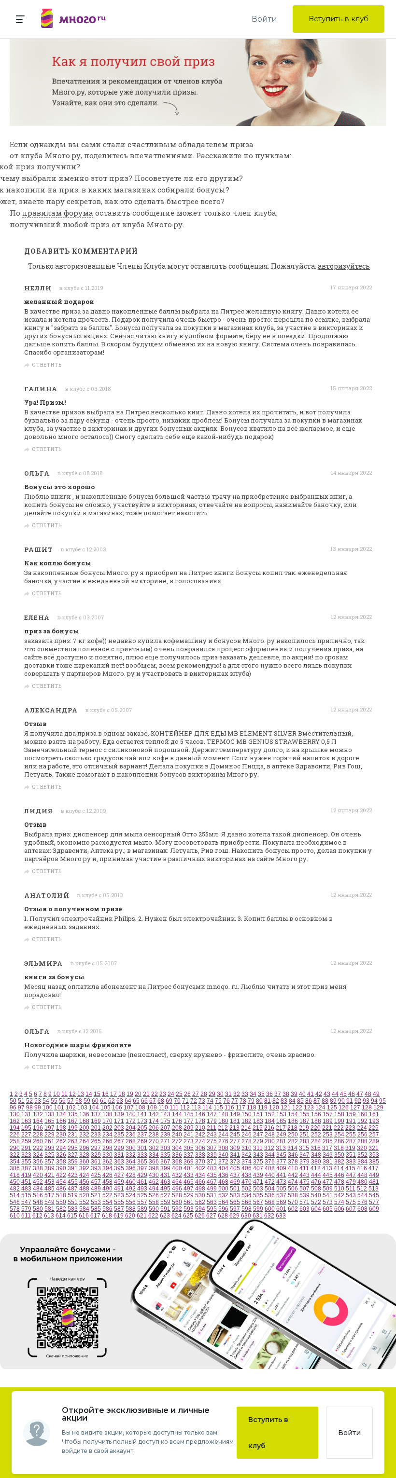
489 (96, 1188)
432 (177, 1175)
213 (234, 1127)
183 (258, 1121)
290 (15, 1148)
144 (177, 1114)
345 (281, 1154)
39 (294, 1094)
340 (223, 1154)
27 (195, 1094)
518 (61, 1195)
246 (246, 1134)
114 (207, 1107)
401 (189, 1168)
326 (61, 1154)
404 (223, 1168)
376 (270, 1161)
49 (376, 1094)
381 (328, 1161)
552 (84, 1202)
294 (61, 1148)
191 (351, 1121)
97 (21, 1107)
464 (177, 1181)
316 (316, 1148)
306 (200, 1148)
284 (316, 1141)
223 (350, 1127)
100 (47, 1107)
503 (258, 1188)
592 (177, 1208)
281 (281, 1141)
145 (189, 1114)
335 (165, 1154)
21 (146, 1094)
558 (154, 1202)
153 (281, 1114)
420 (38, 1175)
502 (246, 1188)
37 (277, 1094)
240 (177, 1134)
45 (343, 1094)
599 (258, 1208)
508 (316, 1188)
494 (154, 1188)
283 (304, 1141)
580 (38, 1208)
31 (228, 1094)
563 (212, 1202)
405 (235, 1168)
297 (96, 1148)
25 (179, 1094)
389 (49, 1168)
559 (165, 1202)
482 (15, 1188)
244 (223, 1134)
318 (339, 1148)
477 (328, 1181)
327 (73, 1154)
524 (131, 1195)
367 (165, 1161)
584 (84, 1208)
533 (235, 1195)
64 (128, 1100)
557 (142, 1202)
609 (374, 1208)
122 (297, 1107)
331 (119, 1154)
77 (234, 1100)
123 (309, 1107)
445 (328, 1175)
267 (119, 1141)
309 (235, 1148)
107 (129, 1107)
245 (235, 1134)
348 (316, 1154)
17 (113, 1094)
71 (185, 1100)
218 (292, 1127)
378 (293, 1161)
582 (61, 1208)
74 (210, 1100)
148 (223, 1114)
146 (200, 1114)
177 (189, 1121)
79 (251, 1100)
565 (235, 1202)
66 (144, 1100)
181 (235, 1121)
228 (38, 1134)
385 (374, 1161)
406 (246, 1168)
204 (131, 1127)
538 (293, 1195)
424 (84, 1175)
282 (293, 1141)
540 (316, 1195)
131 (26, 1114)
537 (281, 1195)
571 (304, 1202)
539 (304, 1195)
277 (235, 1141)
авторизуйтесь (344, 266)
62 (111, 1100)
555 (119, 1202)
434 (200, 1175)
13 (80, 1094)
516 (38, 1195)
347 (304, 1154)
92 (357, 1100)
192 (362, 1121)
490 (107, 1188)
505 (281, 1188)
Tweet (359, 365)
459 (119, 1181)
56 (62, 1100)
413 (327, 1168)
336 (177, 1154)
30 (220, 1094)
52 (29, 1100)
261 (49, 1141)
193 (374, 1121)
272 (177, 1141)
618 (107, 1215)
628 (223, 1215)
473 (281, 1181)
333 (142, 1154)
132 (38, 1114)
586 (107, 1208)
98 (29, 1107)
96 (13, 1107)
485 (49, 1188)
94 (374, 1100)
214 (246, 1127)
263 (73, 1141)
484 (38, 1188)
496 (177, 1188)
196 (38, 1127)
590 (154, 1208)
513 (373, 1188)
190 (339, 1121)
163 (26, 1121)
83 (284, 1100)
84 (292, 1100)
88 (325, 1100)
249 (281, 1134)
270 (154, 1141)
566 (246, 1202)
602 (293, 1208)
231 (73, 1134)
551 (73, 1202)
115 (218, 1107)
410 (293, 1168)
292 (38, 1148)
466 (200, 1181)
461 (142, 1181)
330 (107, 1154)
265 (96, 1141)
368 (177, 1161)
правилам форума (57, 213)
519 (73, 1195)
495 (165, 1188)
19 (130, 1094)
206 (154, 1127)
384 (362, 1161)
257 (374, 1134)
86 (308, 1100)
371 (212, 1161)
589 (142, 1208)
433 (189, 1175)
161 (374, 1114)
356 (38, 1161)
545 (374, 1195)
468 (223, 1181)
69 (169, 1100)
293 (49, 1148)
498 (200, 1188)
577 (374, 1202)
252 (316, 1134)
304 (177, 1148)
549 (49, 1202)
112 (185, 1107)
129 (378, 1107)
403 (212, 1168)
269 (142, 1141)
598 (246, 1208)
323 (26, 1154)
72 (193, 1100)
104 (94, 1107)
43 (327, 1094)
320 (362, 1148)
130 (15, 1114)
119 (263, 1107)
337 (189, 1154)
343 (258, 1154)
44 (335, 1094)
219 (304, 1127)
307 (212, 1148)
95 (382, 1100)
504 (270, 1188)
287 (351, 1141)
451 (26, 1181)
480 (362, 1181)
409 (281, 1168)
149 (235, 1114)
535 (258, 1195)
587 (119, 1208)
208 (177, 1127)
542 (339, 1195)
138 (107, 1114)
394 (107, 1168)
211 (211, 1127)
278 (246, 1141)
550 (61, 1202)
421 (49, 1175)
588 (131, 1208)
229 (49, 1134)
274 (200, 1141)
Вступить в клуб (338, 18)
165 (49, 1121)
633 (281, 1215)
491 (119, 1188)
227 (26, 1134)
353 (374, 1154)
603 (304, 1208)
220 (316, 1127)
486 (61, 1188)
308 (223, 1148)
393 (96, 1168)
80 (259, 1100)
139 (119, 1114)
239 (165, 1134)
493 (142, 1188)
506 (293, 1188)
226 (15, 1134)
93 (366, 1100)
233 (96, 1134)
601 (281, 1208)
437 (235, 1175)
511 (350, 1188)
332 (131, 1154)
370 (200, 1161)
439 (258, 1175)
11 (64, 1094)
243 (212, 1134)
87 (316, 1100)
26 (187, 1094)
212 (223, 1127)
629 (234, 1215)
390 (61, 1168)
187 (304, 1121)
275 (212, 1141)
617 (95, 1215)
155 (304, 1114)
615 (72, 1215)
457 (96, 1181)
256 (362, 1134)
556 (131, 1202)
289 (374, 1141)
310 (246, 1148)
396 (131, 1168)
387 (26, 1168)
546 (15, 1202)
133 (49, 1114)
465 (189, 1181)
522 (107, 1195)
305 (189, 1148)
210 (200, 1127)
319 (350, 1148)
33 (244, 1094)
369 (189, 1161)
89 (333, 1100)
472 (270, 1181)
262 (61, 1141)
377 (281, 1161)
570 (293, 1202)
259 (26, 1141)
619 (118, 1215)
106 (117, 1107)
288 (362, 1141)
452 (38, 1181)
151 (258, 1114)
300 (131, 1148)
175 (165, 1121)
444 (316, 1175)
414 (339, 1168)
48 (368, 1094)
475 (304, 1181)
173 (142, 1121)
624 (176, 1215)
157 (328, 1114)
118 (251, 1107)
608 (362, 1208)
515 (26, 1195)
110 (163, 1107)
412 (316, 1168)
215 (258, 1127)
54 (45, 1100)
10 (56, 1094)
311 (258, 1148)
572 (316, 1202)
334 (154, 1154)
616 (84, 1215)
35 (261, 1094)
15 (97, 1094)
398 (154, 1168)
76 (226, 1100)
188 (316, 1121)
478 (339, 1181)
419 (26, 1175)
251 (304, 1134)
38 (286, 1094)
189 (328, 1121)
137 (96, 1114)
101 (59, 1107)
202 (107, 1127)
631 (258, 1215)
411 (304, 1168)
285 (328, 1141)
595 (212, 1208)
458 (107, 1181)
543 (351, 1195)
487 (73, 1188)
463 (165, 1181)
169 (96, 1121)
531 (212, 1195)
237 (142, 1134)
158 (339, 1114)
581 (49, 1208)
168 (84, 1121)
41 (310, 1094)
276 (223, 1141)
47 (359, 1094)
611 (26, 1215)
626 (200, 1215)
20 (138, 1094)
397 (142, 1168)
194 (15, 1127)
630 (246, 1215)
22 (154, 1094)
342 (246, 1154)
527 (165, 1195)
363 (119, 1161)
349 (328, 1154)
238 (154, 1134)
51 (21, 1100)
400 (177, 1168)
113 (196, 1107)
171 (119, 1121)
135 (73, 1114)
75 (218, 1100)
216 (269, 1127)
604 (316, 1208)
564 (223, 1202)
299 (119, 1148)
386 (15, 1168)
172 (131, 1121)
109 (152, 1107)
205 (142, 1127)
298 (107, 1148)
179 (212, 1121)
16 (105, 1094)
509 (328, 1188)
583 (73, 1208)
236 (131, 1134)
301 (142, 1148)
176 (177, 1121)
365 (142, 1161)
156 (316, 1114)
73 (201, 1100)
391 (73, 1168)
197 (49, 1127)
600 (270, 1208)
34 (253, 1094)
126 (344, 1107)
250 (293, 1134)
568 (270, 1202)
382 (339, 1161)
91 (349, 1100)
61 (103, 1100)
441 (281, 1175)
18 (121, 1094)
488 (84, 1188)
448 (362, 1175)
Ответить (47, 365)
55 (54, 1100)
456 (84, 1181)
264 (84, 1141)
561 (189, 1202)
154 (293, 1114)
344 (270, 1154)
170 (107, 1121)
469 (235, 1181)
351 (351, 1154)
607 (351, 1208)
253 (328, 1134)
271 (165, 1141)
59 (87, 1100)
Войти (264, 19)
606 (339, 1208)
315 (304, 1148)
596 (223, 1208)
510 (339, 1188)
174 (154, 1121)
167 (73, 1121)
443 (304, 1175)
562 (200, 1202)
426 (107, 1175)
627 (211, 1215)
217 (281, 1127)
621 (142, 1215)
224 (362, 1127)
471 (258, 1181)
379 (304, 1161)
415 (350, 1168)
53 (37, 1100)
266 (107, 1141)
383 (351, 1161)
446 (339, 1175)
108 (140, 1107)
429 (142, 1175)
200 (84, 1127)
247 (258, 1134)
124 (320, 1107)
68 (160, 1100)
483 (26, 1188)
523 (119, 1195)
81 (267, 1100)
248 (270, 1134)
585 (96, 1208)
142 (154, 1114)
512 (362, 1188)
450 (15, 1181)
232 (84, 1134)
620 (130, 1215)
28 (203, 1094)
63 (119, 1100)
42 (318, 1094)
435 (212, 1175)
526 (154, 1195)
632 (269, 1215)
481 (374, 1181)
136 (84, 1114)
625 (188, 1215)
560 (177, 1202)
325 (49, 1154)
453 (49, 1181)
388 (38, 1168)
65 (136, 1100)
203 (119, 1127)
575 (351, 1202)
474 (293, 1181)
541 (328, 1195)
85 (300, 1100)
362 (107, 1161)
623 (165, 1215)
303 (165, 1148)
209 (189, 1127)
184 (270, 1121)
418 (15, 1175)
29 (212, 1094)
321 (373, 1148)
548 (38, 1202)
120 (274, 1107)
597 (235, 1208)
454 (61, 1181)
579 (26, 1208)
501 (235, 1188)
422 (61, 1175)
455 (73, 1181)
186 (293, 1121)
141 (142, 1114)
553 (96, 1202)
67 (152, 1100)
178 (200, 1121)
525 (142, 1195)
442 (293, 1175)
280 (270, 1141)
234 (107, 1134)
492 (131, 1188)
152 (270, 1114)
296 (84, 1148)
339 (212, 1154)
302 (154, 1148)
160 (362, 1114)
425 (96, 1175)
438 (246, 1175)
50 (13, 1100)
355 (26, 1161)
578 (15, 1208)
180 (223, 1121)
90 (341, 1100)
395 (119, 1168)
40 (302, 1094)
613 (49, 1215)
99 (37, 1107)
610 (15, 1215)
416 (362, 1168)
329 (96, 1154)
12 (72, 1094)
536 (270, 1195)
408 (270, 1168)
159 (351, 1114)
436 (223, 1175)
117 (240, 1107)
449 (374, 1175)
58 (78, 1100)
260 (38, 1141)
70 (177, 1100)
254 (339, 1134)
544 (362, 1195)
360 (84, 1161)
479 (351, 1181)
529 (189, 1195)
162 (15, 1121)
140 (131, 1114)
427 (119, 1175)
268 (131, 1141)
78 (243, 1100)
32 (236, 1094)
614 (61, 1215)
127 (355, 1107)
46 (351, 1094)
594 (200, 1208)
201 (96, 1127)
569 (281, 1202)
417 (373, 1168)
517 (49, 1195)
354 (15, 1161)
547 (26, 1202)
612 (37, 1215)
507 (304, 1188)
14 (88, 1094)
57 (70, 1100)
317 (327, 1148)
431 (165, 1175)
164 (38, 1121)
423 (73, 1175)
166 (61, 1121)
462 (154, 1181)
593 (189, 1208)
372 (223, 1161)
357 (49, 1161)
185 (281, 1121)
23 (162, 1094)
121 (286, 1107)
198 (61, 1127)
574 (339, 1202)
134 (61, 1114)
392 (84, 1168)
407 (258, 1168)
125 (332, 1107)
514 (15, 1195)
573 (328, 1202)
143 (165, 1114)
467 (212, 1181)
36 (269, 1094)
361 (96, 1161)
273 (189, 1141)
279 (258, 1141)
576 (362, 1202)
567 (258, 1202)
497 (189, 1188)
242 (200, 1134)
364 (131, 1161)
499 (212, 1188)
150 (246, 1114)
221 (327, 1127)
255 (351, 1134)
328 (84, 1154)
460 (131, 1181)
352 (362, 1154)
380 (316, 1161)
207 (165, 1127)
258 (15, 1141)
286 (339, 1141)
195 (26, 1127)
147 (212, 1114)
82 (275, 1100)
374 (246, 1161)
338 (200, 1154)
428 (131, 1175)
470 (246, 1181)
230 (61, 1134)
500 (223, 1188)
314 (292, 1148)
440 (270, 1175)
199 (73, 1127)
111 (174, 1107)
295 (73, 1148)
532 (223, 1195)
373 (235, 1161)
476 (316, 1181)
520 (84, 1195)
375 (258, 1161)
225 (373, 1127)
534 (246, 1195)
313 (281, 1148)
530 (200, 1195)
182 (246, 1121)
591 (165, 1208)
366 (154, 1161)
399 (165, 1168)
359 (73, 1161)
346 (293, 1154)
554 (107, 1202)
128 (367, 1107)
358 (61, 1161)
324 (38, 1154)
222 (339, 1127)
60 (95, 1100)
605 (328, 1208)
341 (235, 1154)
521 (96, 1195)
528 (177, 1195)
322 (15, 1154)
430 (154, 1175)
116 (229, 1107)
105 (105, 1107)
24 (171, 1094)
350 (339, 1154)
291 (26, 1148)
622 (153, 1215)
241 (189, 1134)
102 (71, 1107)
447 (351, 1175)
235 (119, 1134)
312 (269, 1148)
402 (200, 1168)
